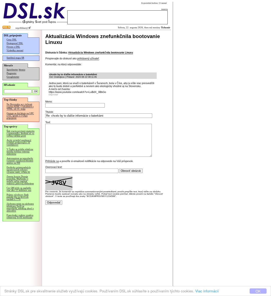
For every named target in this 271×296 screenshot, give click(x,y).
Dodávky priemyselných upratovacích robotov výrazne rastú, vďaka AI (19, 169)
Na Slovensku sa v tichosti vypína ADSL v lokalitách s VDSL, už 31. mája (20, 106)
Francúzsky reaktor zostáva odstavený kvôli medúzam (20, 216)
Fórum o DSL (13, 47)
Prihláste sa (52, 161)
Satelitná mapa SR (15, 58)
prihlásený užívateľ (88, 58)
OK (258, 291)
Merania (22, 70)
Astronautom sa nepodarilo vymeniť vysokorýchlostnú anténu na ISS (20, 160)
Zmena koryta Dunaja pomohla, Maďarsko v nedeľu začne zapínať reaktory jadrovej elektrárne (20, 180)
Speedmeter (12, 69)
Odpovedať (53, 95)
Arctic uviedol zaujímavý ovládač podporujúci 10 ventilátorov (19, 142)
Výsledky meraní (15, 50)
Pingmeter (12, 73)
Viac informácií (207, 290)
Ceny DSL (12, 39)
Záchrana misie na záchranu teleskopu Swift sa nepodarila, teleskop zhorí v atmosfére (20, 207)
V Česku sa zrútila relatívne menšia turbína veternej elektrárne (20, 151)
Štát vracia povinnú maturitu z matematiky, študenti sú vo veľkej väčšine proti (21, 133)
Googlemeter (13, 77)
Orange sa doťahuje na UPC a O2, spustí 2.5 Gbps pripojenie (20, 115)
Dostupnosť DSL (15, 43)
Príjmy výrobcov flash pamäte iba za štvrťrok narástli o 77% (18, 197)
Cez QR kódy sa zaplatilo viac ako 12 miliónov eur (19, 189)
